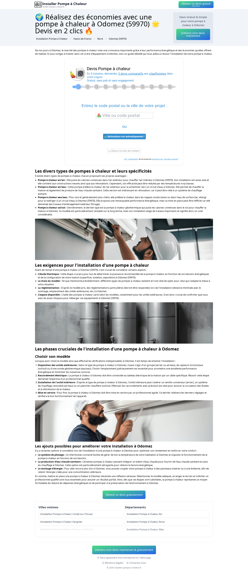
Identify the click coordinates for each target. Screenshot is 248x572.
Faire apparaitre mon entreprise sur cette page (125, 557)
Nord (100, 38)
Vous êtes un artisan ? (171, 159)
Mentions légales (114, 562)
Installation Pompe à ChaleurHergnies (61, 521)
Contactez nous (137, 562)
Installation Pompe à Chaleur (52, 38)
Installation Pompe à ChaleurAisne (146, 521)
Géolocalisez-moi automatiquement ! (125, 136)
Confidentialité (133, 159)
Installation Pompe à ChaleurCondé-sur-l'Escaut (66, 514)
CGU (125, 159)
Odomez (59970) (118, 38)
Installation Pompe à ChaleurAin (144, 514)
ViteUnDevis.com (157, 159)
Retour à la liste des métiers (125, 150)
